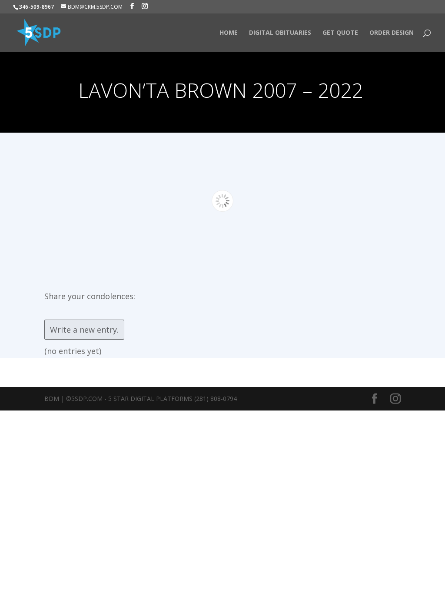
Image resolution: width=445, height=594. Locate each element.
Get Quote (340, 33)
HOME (228, 33)
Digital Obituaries (280, 33)
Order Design (391, 33)
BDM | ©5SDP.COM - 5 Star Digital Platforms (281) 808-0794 (140, 398)
